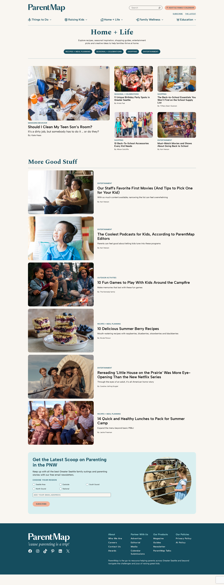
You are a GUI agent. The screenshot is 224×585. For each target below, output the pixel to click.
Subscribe (178, 14)
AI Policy (181, 542)
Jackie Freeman (106, 432)
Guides (157, 542)
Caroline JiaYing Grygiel (109, 386)
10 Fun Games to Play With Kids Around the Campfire (143, 282)
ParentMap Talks (162, 550)
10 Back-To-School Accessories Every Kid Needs (131, 144)
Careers (112, 542)
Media (134, 546)
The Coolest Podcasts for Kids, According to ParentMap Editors (145, 236)
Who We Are (115, 538)
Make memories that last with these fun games (119, 287)
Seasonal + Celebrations (109, 52)
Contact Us (114, 546)
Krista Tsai (121, 103)
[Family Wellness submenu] (162, 19)
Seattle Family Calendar (181, 8)
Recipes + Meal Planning (78, 52)
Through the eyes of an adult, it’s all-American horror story (125, 382)
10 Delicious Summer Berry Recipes (128, 328)
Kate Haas (36, 135)
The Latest (190, 14)
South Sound (94, 484)
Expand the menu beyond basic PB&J (115, 428)
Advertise (136, 538)
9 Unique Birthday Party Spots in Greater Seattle (132, 98)
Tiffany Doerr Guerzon (168, 106)
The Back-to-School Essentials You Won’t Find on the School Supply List (177, 100)
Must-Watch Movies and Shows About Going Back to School (175, 144)
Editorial (135, 542)
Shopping (162, 94)
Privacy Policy (184, 538)
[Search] (159, 7)
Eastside (66, 484)
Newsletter (159, 546)
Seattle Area (40, 484)
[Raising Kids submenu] (86, 19)
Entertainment (150, 52)
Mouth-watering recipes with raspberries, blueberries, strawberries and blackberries (137, 333)
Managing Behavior (37, 123)
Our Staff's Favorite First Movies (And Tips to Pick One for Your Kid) (145, 190)
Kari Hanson (164, 149)
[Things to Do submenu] (50, 19)
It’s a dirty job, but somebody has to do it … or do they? (63, 131)
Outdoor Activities (106, 278)
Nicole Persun (105, 338)
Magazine (158, 538)
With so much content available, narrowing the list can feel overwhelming (132, 197)
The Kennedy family (107, 292)
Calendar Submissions (138, 552)
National (66, 489)
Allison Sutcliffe (123, 149)
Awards (112, 550)
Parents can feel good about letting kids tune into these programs (129, 243)
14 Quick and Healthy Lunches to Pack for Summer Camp (141, 420)
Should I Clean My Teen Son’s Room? (60, 127)
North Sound (41, 489)
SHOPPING (132, 52)
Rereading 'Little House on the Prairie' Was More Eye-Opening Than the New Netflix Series (144, 374)
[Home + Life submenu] (122, 19)
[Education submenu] (195, 19)
